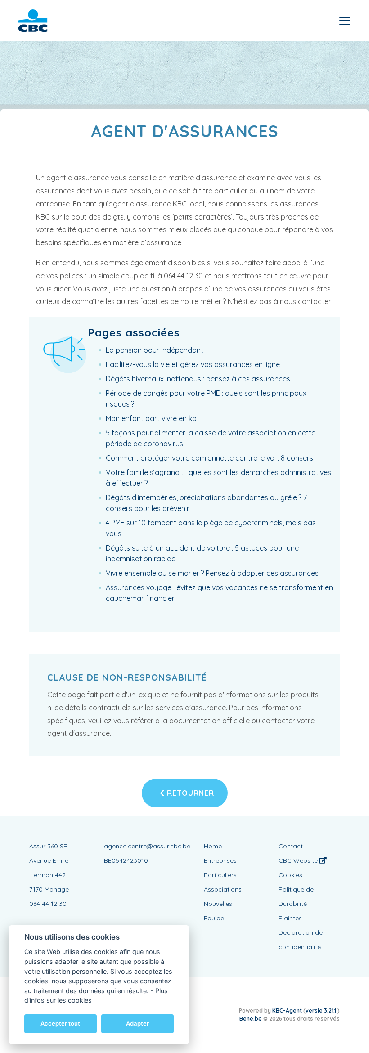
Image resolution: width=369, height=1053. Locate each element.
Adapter (137, 1023)
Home (213, 846)
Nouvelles (218, 904)
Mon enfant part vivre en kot (152, 418)
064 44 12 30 (48, 904)
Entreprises (220, 860)
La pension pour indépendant (154, 349)
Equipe (214, 918)
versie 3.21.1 (322, 1010)
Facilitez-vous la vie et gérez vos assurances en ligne (193, 364)
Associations (223, 889)
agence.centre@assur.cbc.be (147, 846)
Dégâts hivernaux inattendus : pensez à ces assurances (198, 378)
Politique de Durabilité (296, 896)
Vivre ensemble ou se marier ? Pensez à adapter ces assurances (212, 573)
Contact (291, 846)
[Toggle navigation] (345, 20)
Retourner (189, 793)
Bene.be (250, 1018)
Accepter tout (60, 1023)
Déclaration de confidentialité (301, 939)
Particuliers (220, 875)
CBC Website (299, 860)
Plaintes (290, 918)
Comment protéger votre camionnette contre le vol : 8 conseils (209, 457)
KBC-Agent (287, 1010)
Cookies (290, 875)
